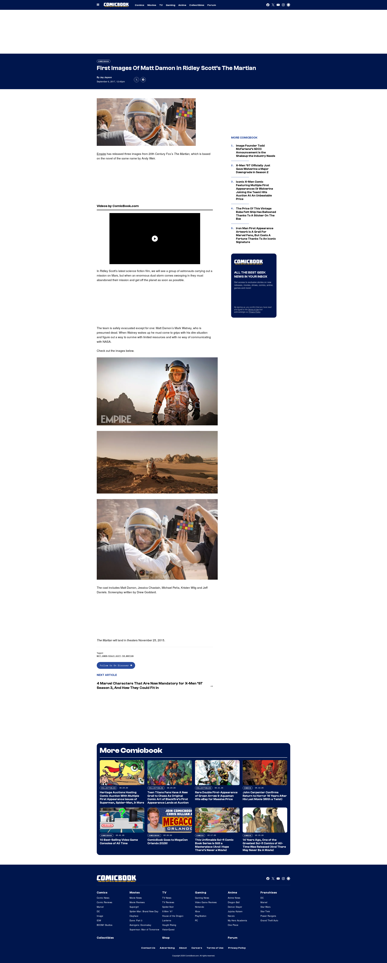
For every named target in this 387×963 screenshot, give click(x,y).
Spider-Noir (168, 906)
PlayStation (201, 915)
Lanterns (166, 920)
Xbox (197, 911)
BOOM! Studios (104, 924)
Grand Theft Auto (269, 920)
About (183, 948)
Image (100, 915)
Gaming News (202, 897)
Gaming (170, 5)
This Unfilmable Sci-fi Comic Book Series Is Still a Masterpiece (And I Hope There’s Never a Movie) (214, 845)
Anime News (234, 897)
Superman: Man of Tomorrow (144, 929)
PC (196, 920)
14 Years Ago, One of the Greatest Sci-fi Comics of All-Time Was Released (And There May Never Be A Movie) (264, 845)
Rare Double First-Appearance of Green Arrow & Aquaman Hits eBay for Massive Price (216, 796)
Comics (139, 5)
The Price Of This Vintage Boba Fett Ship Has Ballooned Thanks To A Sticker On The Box (256, 213)
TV (161, 5)
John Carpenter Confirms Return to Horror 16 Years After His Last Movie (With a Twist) (265, 796)
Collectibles (196, 5)
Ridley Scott (114, 656)
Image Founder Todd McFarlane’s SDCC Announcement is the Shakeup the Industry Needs (255, 151)
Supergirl (134, 906)
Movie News (136, 897)
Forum (211, 5)
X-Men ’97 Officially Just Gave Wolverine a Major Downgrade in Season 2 (253, 169)
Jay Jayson (106, 77)
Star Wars (265, 906)
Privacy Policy (254, 312)
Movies (151, 5)
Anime (182, 5)
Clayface (134, 915)
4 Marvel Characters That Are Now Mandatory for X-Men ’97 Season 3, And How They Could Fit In (150, 685)
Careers (196, 948)
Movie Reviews (137, 902)
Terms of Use (253, 309)
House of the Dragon (172, 915)
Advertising (167, 948)
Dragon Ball (234, 902)
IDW (99, 920)
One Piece (233, 924)
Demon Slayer (235, 906)
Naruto (231, 915)
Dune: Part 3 (136, 920)
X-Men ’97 (167, 911)
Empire (101, 154)
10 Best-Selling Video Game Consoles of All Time (119, 841)
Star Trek (265, 911)
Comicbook (103, 61)
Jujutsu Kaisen (235, 911)
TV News (166, 897)
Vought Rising (169, 924)
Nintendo (199, 906)
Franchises (268, 892)
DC (98, 911)
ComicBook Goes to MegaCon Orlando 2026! (167, 841)
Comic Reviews (104, 902)
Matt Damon (102, 656)
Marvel (100, 906)
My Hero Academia (237, 920)
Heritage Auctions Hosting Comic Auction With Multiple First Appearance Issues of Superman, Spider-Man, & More (122, 797)
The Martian (127, 656)
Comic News (103, 897)
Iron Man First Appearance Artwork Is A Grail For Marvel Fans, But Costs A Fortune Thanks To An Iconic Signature (256, 235)
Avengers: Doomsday (140, 924)
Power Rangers (268, 915)
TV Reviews (168, 902)
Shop (165, 937)
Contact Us (148, 948)
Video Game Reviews (206, 902)
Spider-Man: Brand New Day (144, 911)
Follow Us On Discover (115, 665)
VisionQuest (168, 929)
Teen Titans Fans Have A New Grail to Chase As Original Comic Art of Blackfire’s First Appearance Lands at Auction (168, 797)
